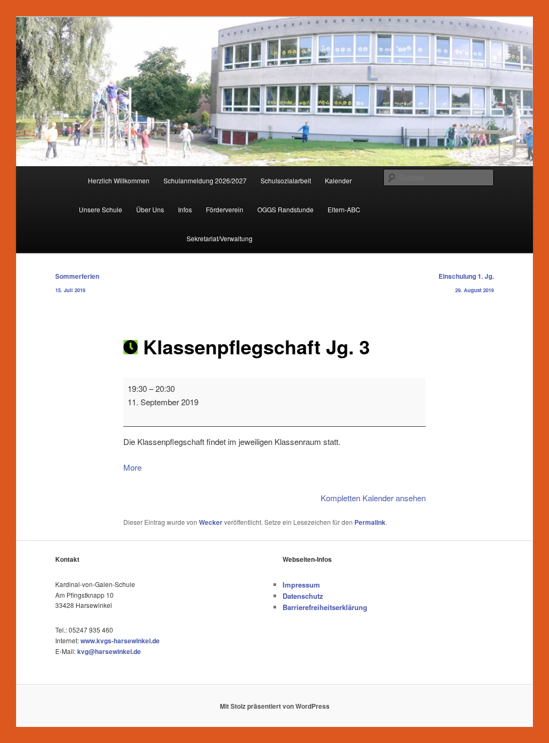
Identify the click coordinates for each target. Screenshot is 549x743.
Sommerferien (77, 282)
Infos (185, 209)
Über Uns (150, 209)
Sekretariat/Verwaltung (220, 238)
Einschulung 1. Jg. (466, 282)
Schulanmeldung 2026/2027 (205, 180)
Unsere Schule (100, 209)
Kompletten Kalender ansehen (373, 497)
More (132, 467)
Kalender (338, 180)
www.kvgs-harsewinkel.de (120, 640)
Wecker (210, 522)
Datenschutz (303, 596)
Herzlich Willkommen (119, 180)
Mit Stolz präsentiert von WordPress (275, 706)
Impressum (301, 584)
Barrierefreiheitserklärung (325, 607)
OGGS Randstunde (285, 209)
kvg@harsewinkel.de (109, 651)
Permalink (369, 522)
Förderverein (224, 209)
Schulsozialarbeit (286, 180)
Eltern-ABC (344, 209)
